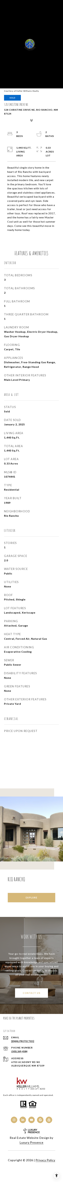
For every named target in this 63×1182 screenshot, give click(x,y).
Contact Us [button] (31, 993)
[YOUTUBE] (31, 1120)
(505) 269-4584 (19, 1051)
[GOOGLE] (40, 1120)
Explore (31, 897)
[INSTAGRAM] (14, 1120)
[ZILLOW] (49, 1120)
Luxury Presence (31, 1142)
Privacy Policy (45, 1160)
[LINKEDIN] (23, 1120)
